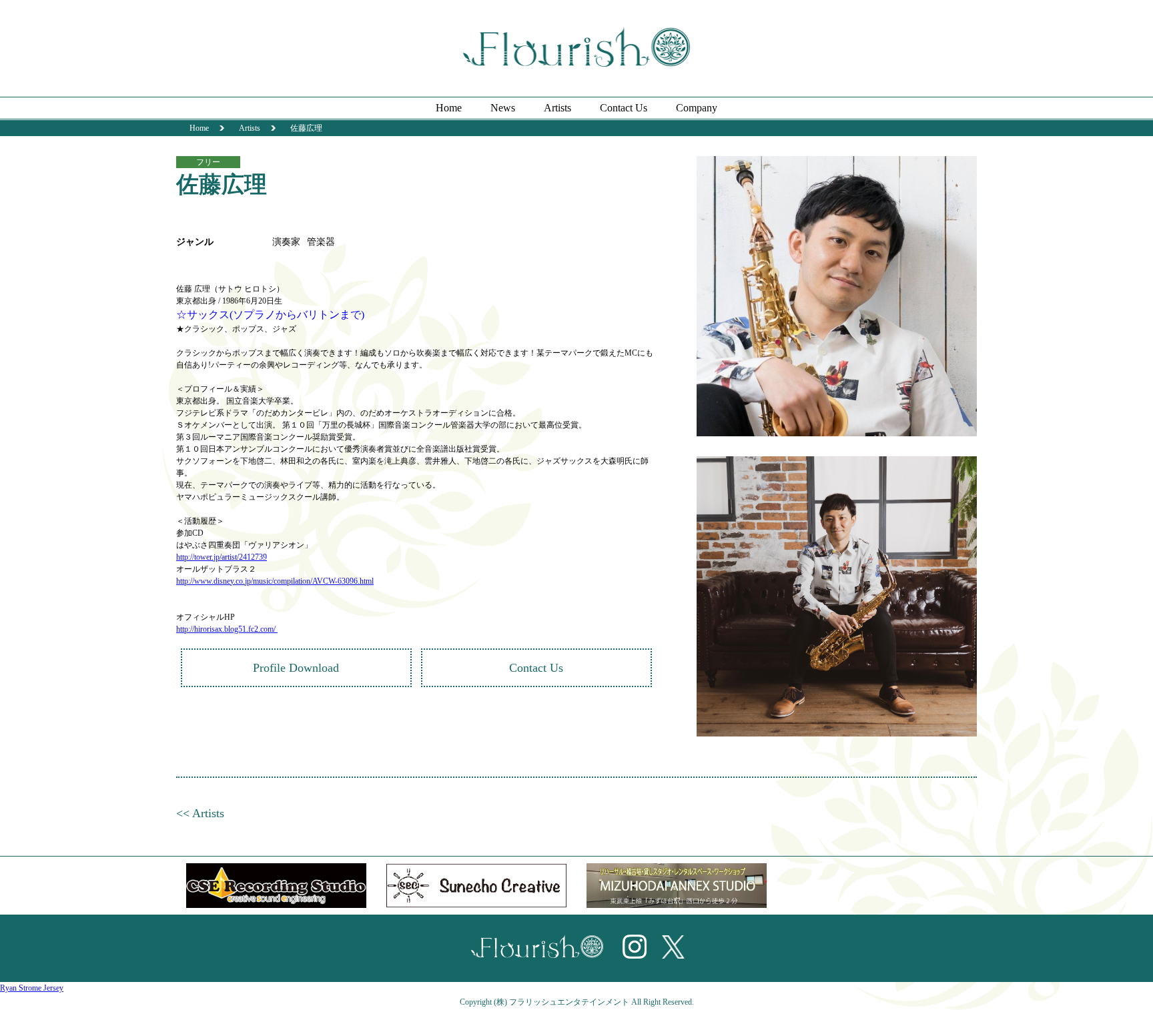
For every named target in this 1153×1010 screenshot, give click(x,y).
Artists (557, 107)
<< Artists (200, 813)
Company (696, 107)
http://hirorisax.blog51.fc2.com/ (227, 629)
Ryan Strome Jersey (31, 988)
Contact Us (623, 107)
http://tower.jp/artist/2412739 (221, 557)
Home (449, 107)
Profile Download (296, 667)
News (502, 107)
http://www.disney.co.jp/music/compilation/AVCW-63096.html (275, 581)
